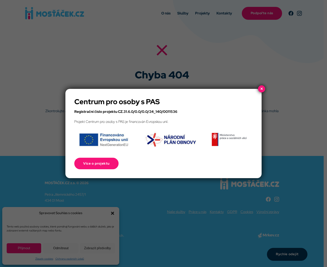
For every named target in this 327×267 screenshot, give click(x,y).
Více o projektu (96, 163)
